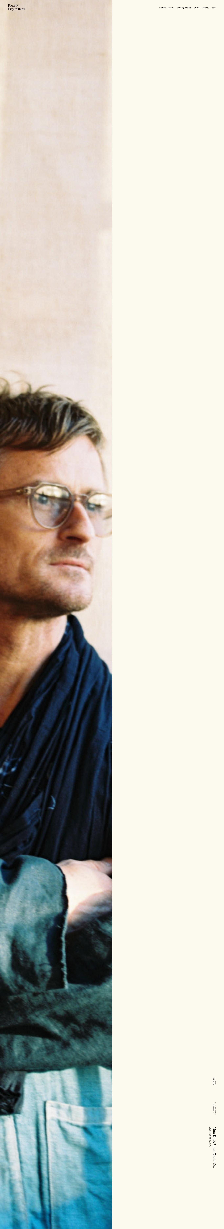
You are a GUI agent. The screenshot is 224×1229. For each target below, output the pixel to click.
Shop (213, 8)
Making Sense (184, 8)
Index (205, 8)
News (171, 8)
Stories (162, 8)
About (197, 8)
